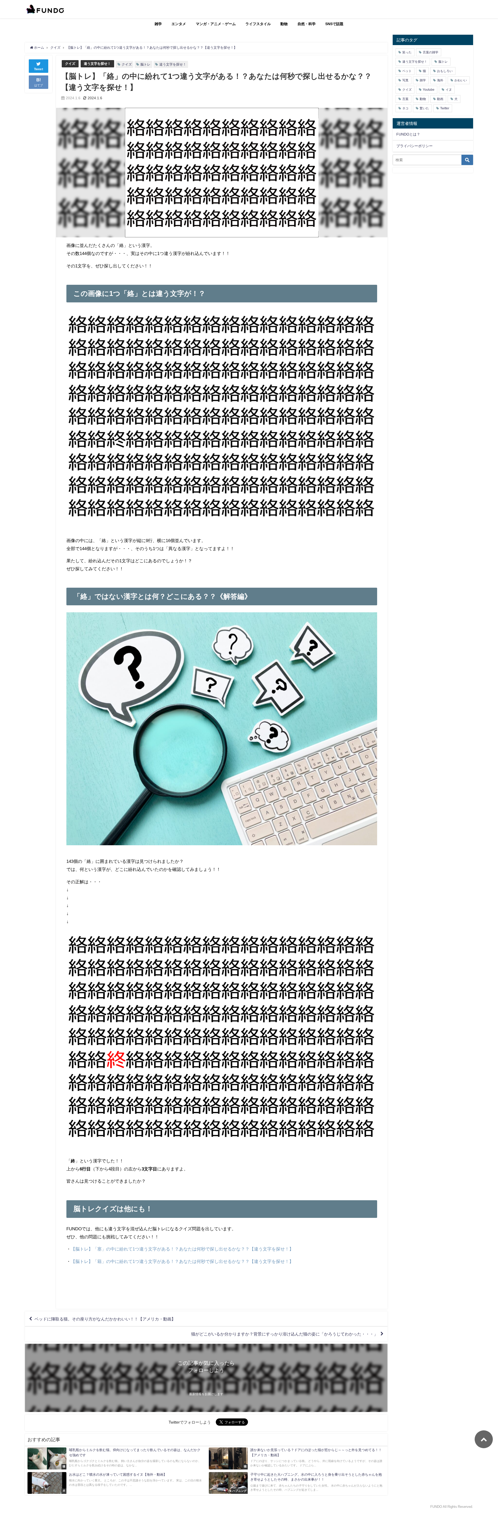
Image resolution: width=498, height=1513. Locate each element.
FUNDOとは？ (408, 134)
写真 (405, 80)
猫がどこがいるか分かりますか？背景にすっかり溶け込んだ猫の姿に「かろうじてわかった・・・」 (284, 1334)
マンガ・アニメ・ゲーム (216, 24)
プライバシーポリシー (414, 146)
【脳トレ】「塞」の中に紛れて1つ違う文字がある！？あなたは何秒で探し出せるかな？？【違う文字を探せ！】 (182, 1249)
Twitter (444, 108)
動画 (440, 99)
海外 (440, 80)
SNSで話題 (334, 24)
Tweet (38, 69)
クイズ (70, 63)
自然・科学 (307, 24)
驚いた (424, 108)
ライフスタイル (258, 24)
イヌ (449, 89)
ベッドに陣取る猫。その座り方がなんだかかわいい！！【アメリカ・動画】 (105, 1319)
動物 (284, 24)
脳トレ (145, 64)
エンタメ (178, 24)
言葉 (405, 99)
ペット (407, 71)
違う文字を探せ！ (97, 63)
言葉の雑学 (430, 52)
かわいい (460, 80)
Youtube (428, 89)
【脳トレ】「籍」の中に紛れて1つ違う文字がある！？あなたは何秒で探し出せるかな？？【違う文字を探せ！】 (182, 1261)
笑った (407, 52)
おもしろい (445, 71)
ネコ (405, 108)
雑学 (158, 24)
